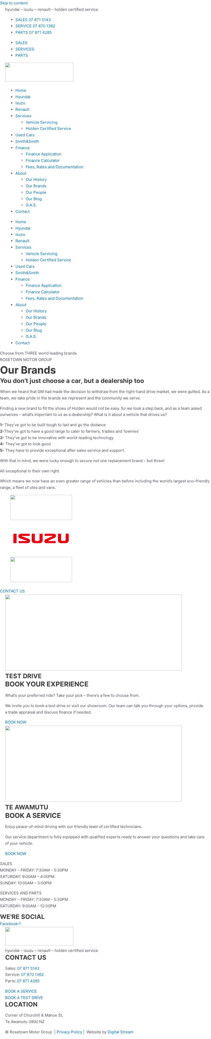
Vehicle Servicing (41, 122)
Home (20, 90)
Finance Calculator (43, 160)
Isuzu (20, 102)
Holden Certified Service (48, 128)
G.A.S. (31, 205)
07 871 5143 (28, 968)
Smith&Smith (27, 141)
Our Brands (36, 185)
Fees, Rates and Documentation (54, 166)
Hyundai (22, 96)
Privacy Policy (69, 1031)
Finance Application (43, 154)
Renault (22, 109)
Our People (36, 192)
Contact (22, 211)
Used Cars (24, 134)
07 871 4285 (28, 980)
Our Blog (34, 198)
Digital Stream (120, 1031)
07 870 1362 (32, 974)
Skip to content (14, 3)
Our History (36, 179)
